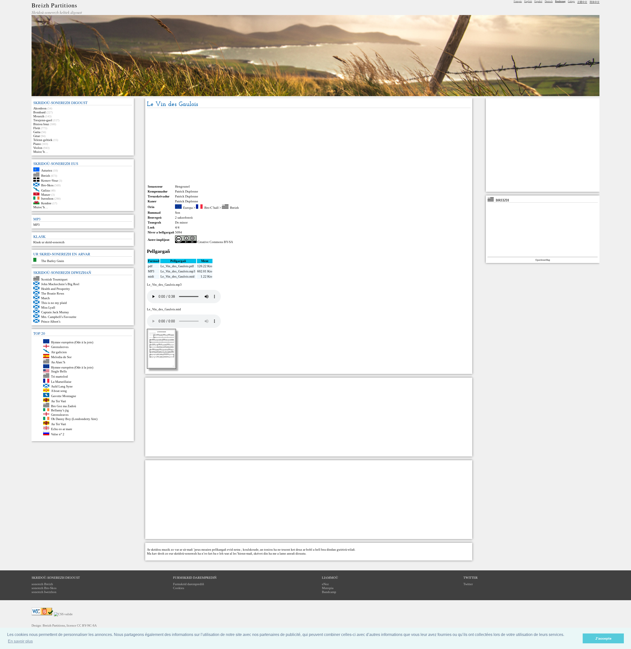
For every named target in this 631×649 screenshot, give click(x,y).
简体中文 (594, 2)
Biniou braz (41, 124)
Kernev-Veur (49, 180)
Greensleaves (60, 415)
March (45, 298)
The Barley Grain (52, 261)
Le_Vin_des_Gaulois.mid (177, 276)
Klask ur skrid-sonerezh (49, 242)
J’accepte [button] (603, 638)
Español (538, 1)
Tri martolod (59, 376)
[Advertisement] (308, 146)
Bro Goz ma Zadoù (63, 406)
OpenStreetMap (542, 260)
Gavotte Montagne (63, 396)
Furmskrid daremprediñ (188, 584)
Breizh (45, 175)
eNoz (325, 584)
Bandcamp (329, 592)
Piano (37, 144)
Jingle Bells (59, 371)
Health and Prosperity (55, 289)
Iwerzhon (47, 198)
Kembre (46, 203)
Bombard (39, 112)
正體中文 (582, 2)
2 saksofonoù (184, 217)
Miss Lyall (48, 307)
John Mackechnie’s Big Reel (60, 284)
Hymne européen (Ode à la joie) (72, 342)
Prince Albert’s (50, 321)
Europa (188, 208)
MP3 (36, 225)
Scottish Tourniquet (54, 279)
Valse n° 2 (57, 434)
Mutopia (327, 588)
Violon (37, 148)
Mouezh (38, 116)
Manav (46, 194)
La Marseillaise (61, 382)
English (528, 1)
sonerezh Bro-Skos (44, 588)
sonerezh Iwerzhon (44, 592)
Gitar (36, 136)
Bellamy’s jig (60, 410)
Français (518, 1)
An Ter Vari (58, 401)
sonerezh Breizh (42, 584)
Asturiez (46, 170)
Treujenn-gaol (42, 120)
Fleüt (36, 128)
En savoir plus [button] (20, 641)
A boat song (59, 391)
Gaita (36, 132)
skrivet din (261, 553)
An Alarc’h (58, 362)
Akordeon (40, 108)
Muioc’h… (40, 152)
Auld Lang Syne (62, 386)
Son (177, 212)
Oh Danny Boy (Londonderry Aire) (74, 419)
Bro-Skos (47, 185)
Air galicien (59, 352)
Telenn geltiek (43, 140)
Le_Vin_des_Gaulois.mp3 (177, 271)
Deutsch (549, 1)
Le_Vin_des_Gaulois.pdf (177, 266)
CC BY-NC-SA (87, 625)
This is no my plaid (54, 303)
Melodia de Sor (61, 357)
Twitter (468, 584)
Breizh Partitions (54, 5)
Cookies (178, 588)
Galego (571, 1)
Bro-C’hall (211, 208)
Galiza (45, 190)
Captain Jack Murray (55, 312)
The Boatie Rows (52, 293)
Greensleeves (60, 347)
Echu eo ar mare (61, 429)
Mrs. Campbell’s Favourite (58, 317)
